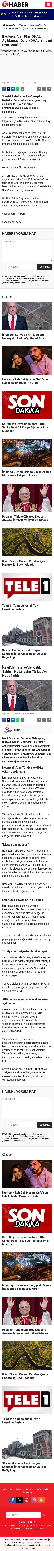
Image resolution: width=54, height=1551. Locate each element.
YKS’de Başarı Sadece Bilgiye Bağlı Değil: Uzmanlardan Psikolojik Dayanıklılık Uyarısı (29, 14)
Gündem (23, 25)
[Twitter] (8, 89)
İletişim (29, 1489)
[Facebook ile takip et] (12, 1500)
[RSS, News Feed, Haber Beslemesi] (41, 1500)
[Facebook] (4, 89)
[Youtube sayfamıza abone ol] (27, 1500)
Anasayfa (10, 25)
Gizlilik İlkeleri (43, 1489)
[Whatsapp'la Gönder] (17, 89)
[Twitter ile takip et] (19, 1500)
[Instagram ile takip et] (34, 1500)
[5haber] (15, 4)
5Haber (18, 729)
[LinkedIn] (13, 89)
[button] (39, 89)
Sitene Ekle (27, 1492)
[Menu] (48, 4)
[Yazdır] (22, 89)
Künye (19, 1489)
